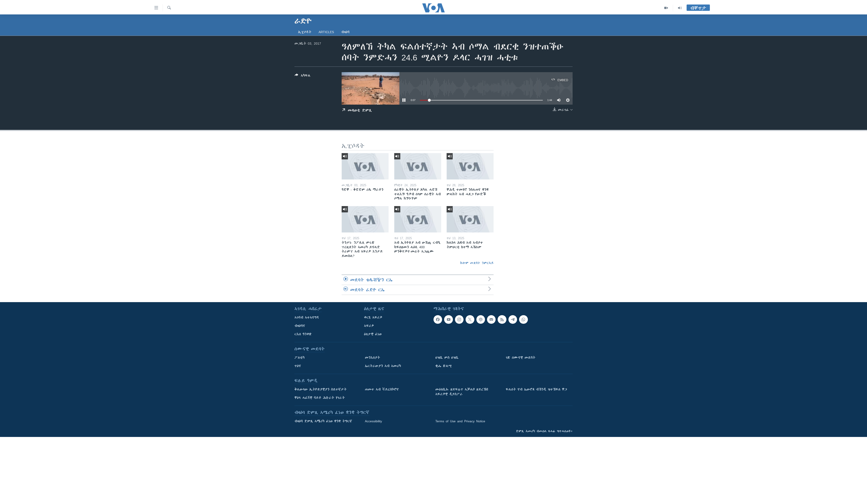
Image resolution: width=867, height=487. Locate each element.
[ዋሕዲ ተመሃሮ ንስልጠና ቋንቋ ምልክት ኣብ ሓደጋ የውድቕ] (470, 166)
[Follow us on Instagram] (459, 319)
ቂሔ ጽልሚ (443, 366)
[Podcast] (480, 319)
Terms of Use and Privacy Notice (460, 421)
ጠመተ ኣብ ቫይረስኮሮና (382, 389)
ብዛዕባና (299, 326)
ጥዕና (297, 366)
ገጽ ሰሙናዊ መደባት (520, 358)
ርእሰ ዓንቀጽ (303, 334)
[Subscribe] (491, 319)
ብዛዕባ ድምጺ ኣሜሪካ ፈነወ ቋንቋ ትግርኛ (323, 421)
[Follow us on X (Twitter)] (470, 319)
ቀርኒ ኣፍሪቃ (373, 317)
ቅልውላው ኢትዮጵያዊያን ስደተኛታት (320, 389)
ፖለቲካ (299, 358)
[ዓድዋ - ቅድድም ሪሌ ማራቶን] (365, 166)
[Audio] (680, 8)
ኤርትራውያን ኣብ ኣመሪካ (383, 366)
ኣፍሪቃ (369, 326)
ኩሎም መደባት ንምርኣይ (477, 263)
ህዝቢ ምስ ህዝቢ (447, 358)
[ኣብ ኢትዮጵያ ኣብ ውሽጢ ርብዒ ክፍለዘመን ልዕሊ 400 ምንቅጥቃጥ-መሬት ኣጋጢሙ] (417, 219)
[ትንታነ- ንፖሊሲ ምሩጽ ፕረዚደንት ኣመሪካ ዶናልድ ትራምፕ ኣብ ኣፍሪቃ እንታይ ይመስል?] (365, 219)
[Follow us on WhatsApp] (523, 319)
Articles (326, 32)
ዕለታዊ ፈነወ (373, 334)
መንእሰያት (372, 358)
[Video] (666, 8)
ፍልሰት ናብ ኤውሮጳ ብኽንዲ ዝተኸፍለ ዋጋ (536, 389)
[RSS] (502, 319)
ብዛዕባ (345, 32)
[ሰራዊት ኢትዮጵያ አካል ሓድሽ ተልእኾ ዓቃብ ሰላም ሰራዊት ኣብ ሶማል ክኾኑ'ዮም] (417, 166)
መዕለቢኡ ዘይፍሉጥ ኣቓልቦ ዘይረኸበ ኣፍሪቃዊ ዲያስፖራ (461, 391)
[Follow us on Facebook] (438, 319)
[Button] (302, 76)
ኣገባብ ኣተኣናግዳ (306, 317)
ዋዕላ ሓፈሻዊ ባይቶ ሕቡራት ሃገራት (319, 398)
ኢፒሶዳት (304, 32)
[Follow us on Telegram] (512, 319)
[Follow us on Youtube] (448, 319)
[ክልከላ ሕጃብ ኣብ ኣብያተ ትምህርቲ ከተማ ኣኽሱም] (470, 219)
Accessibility (373, 421)
